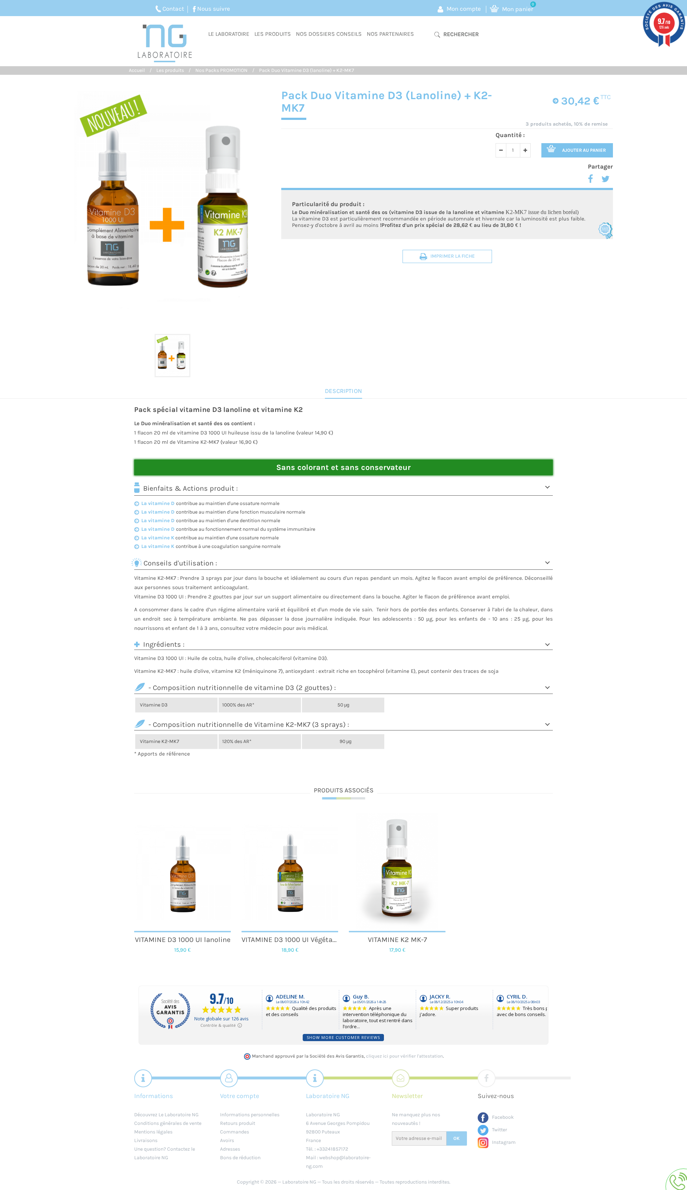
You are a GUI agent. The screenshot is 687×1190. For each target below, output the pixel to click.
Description (343, 390)
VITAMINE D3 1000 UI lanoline (182, 940)
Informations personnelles (249, 1115)
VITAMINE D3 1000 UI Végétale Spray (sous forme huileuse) (290, 940)
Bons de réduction (240, 1158)
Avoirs (227, 1140)
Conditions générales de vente (167, 1123)
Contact (173, 8)
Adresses (230, 1149)
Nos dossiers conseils (329, 33)
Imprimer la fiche (452, 256)
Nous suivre (213, 8)
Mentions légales (153, 1132)
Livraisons (145, 1140)
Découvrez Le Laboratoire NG (166, 1115)
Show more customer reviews (343, 1037)
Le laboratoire (228, 33)
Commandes (234, 1132)
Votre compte (239, 1096)
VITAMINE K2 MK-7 (397, 940)
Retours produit (237, 1123)
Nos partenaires (390, 33)
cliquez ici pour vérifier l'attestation (404, 1056)
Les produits (272, 33)
